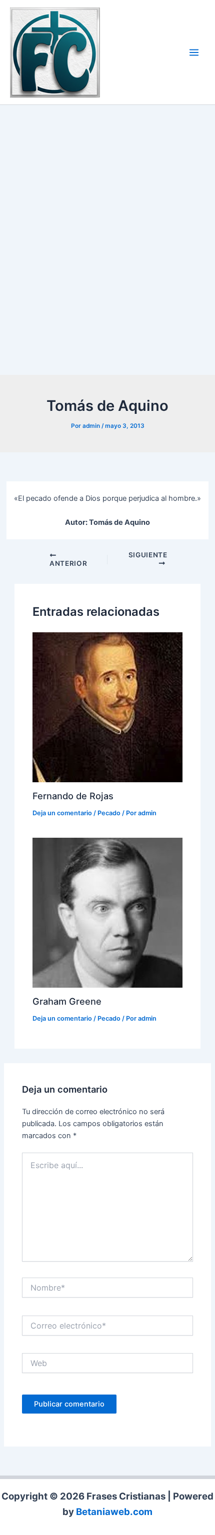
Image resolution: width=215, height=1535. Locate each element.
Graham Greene (67, 1001)
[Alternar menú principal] (194, 52)
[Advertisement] (107, 242)
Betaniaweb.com (114, 1512)
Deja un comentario (62, 813)
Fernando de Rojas (73, 795)
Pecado (109, 813)
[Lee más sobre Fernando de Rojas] (107, 706)
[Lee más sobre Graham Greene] (107, 912)
